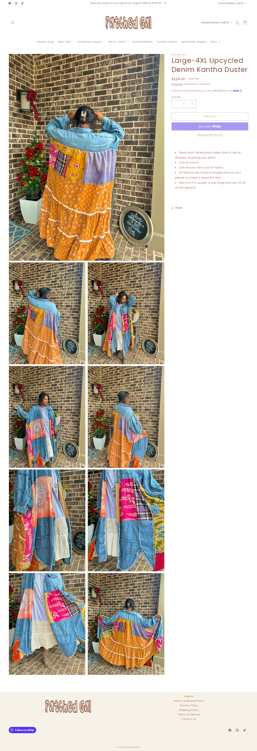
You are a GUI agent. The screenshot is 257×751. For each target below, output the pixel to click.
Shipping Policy (189, 710)
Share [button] (179, 208)
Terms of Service (189, 714)
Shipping (177, 84)
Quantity (176, 97)
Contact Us (188, 719)
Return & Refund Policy (189, 701)
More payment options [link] (210, 134)
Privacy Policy (189, 705)
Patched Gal (133, 747)
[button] (12, 22)
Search (189, 696)
